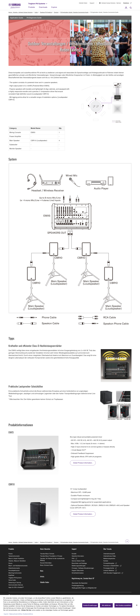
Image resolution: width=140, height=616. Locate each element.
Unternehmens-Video (109, 556)
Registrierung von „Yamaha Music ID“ (83, 578)
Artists (42, 576)
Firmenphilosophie (108, 563)
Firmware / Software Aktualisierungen (83, 568)
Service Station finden (78, 561)
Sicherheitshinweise (78, 573)
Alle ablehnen (106, 605)
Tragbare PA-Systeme (36, 3)
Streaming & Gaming (15, 582)
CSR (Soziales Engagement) (111, 573)
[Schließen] (136, 605)
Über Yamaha (107, 549)
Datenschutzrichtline (15, 614)
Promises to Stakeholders (111, 566)
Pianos (11, 554)
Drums (10, 563)
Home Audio (12, 580)
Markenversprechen (109, 558)
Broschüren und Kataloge (79, 563)
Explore (54, 7)
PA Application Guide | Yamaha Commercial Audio (74, 12)
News (41, 571)
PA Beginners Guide (34, 17)
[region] (70, 605)
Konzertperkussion (14, 570)
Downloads (43, 7)
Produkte (31, 7)
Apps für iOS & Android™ (16, 587)
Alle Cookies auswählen (123, 605)
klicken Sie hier (26, 610)
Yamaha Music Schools (47, 554)
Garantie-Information (78, 556)
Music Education (45, 549)
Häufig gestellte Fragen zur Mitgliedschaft (84, 588)
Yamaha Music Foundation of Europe (51, 556)
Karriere (105, 561)
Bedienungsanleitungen (78, 566)
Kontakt (74, 554)
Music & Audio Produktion (16, 558)
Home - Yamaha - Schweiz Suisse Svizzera (20, 12)
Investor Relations (108, 570)
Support (92, 3)
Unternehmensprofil (109, 554)
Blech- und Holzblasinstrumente (18, 566)
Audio (36, 12)
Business (126, 3)
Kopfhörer (11, 575)
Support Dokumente (78, 570)
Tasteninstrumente (14, 556)
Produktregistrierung (78, 585)
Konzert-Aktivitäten (46, 563)
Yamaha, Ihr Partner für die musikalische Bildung (52, 559)
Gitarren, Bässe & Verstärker (17, 561)
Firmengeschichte (108, 568)
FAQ (73, 558)
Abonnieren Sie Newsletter (79, 583)
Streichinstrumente (14, 568)
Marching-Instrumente (15, 573)
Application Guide (16, 17)
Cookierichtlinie (28, 614)
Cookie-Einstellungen (90, 605)
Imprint (6, 614)
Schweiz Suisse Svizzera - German (111, 3)
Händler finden (83, 3)
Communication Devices (16, 585)
